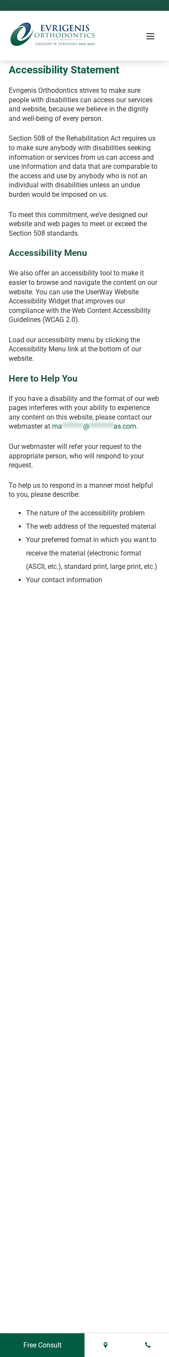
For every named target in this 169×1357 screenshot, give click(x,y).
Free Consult (42, 1345)
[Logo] (52, 35)
